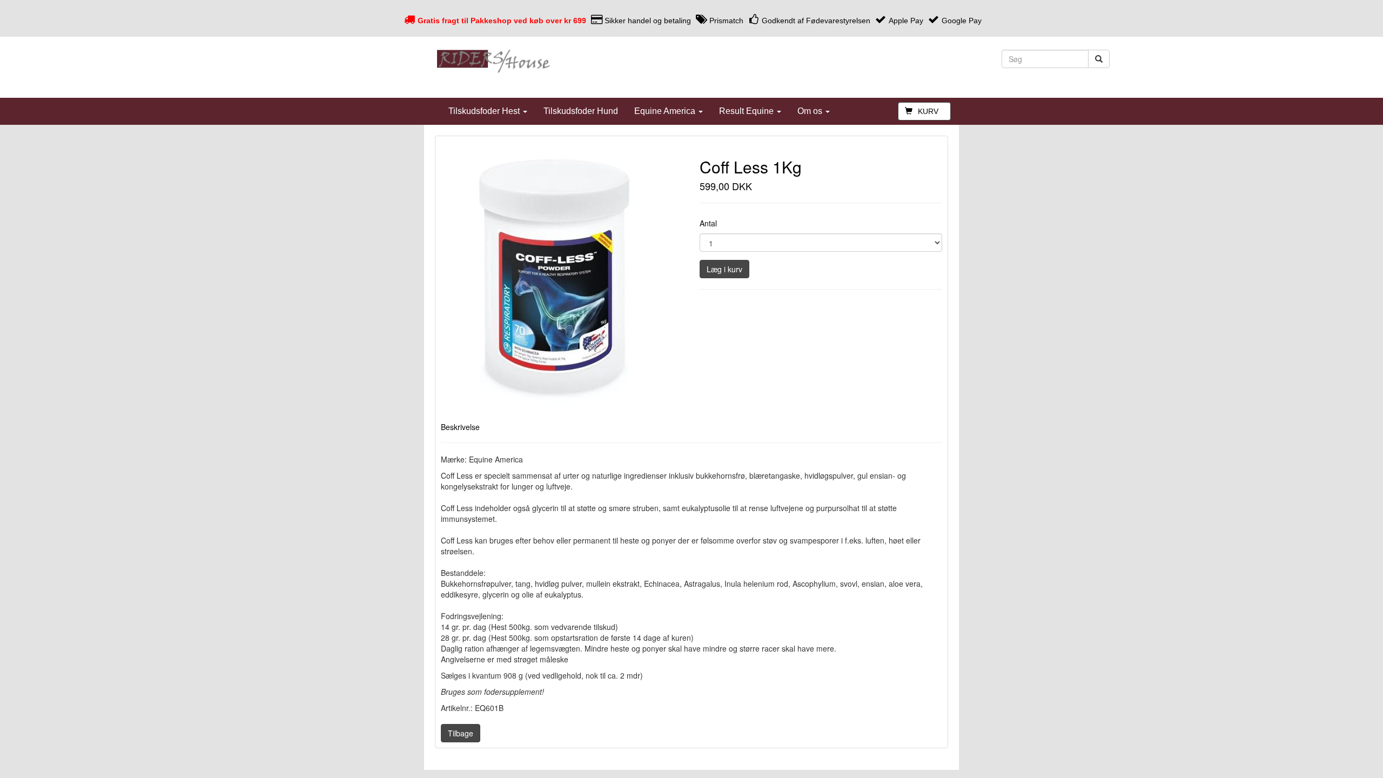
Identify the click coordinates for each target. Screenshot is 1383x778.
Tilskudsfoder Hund (580, 111)
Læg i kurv (724, 269)
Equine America (665, 111)
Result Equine (747, 111)
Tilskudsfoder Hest (485, 111)
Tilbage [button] (460, 733)
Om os (810, 111)
